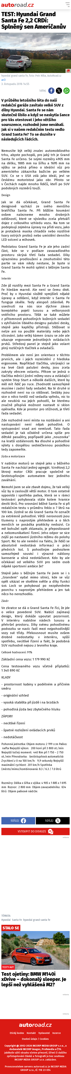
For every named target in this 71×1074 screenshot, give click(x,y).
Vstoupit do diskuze (32, 831)
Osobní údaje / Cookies (35, 1039)
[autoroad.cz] (17, 4)
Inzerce (56, 1033)
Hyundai (6, 919)
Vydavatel (44, 1033)
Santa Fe (17, 919)
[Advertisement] (35, 874)
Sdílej (15, 820)
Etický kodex (17, 1033)
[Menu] (67, 4)
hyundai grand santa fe (36, 919)
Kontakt (31, 1033)
